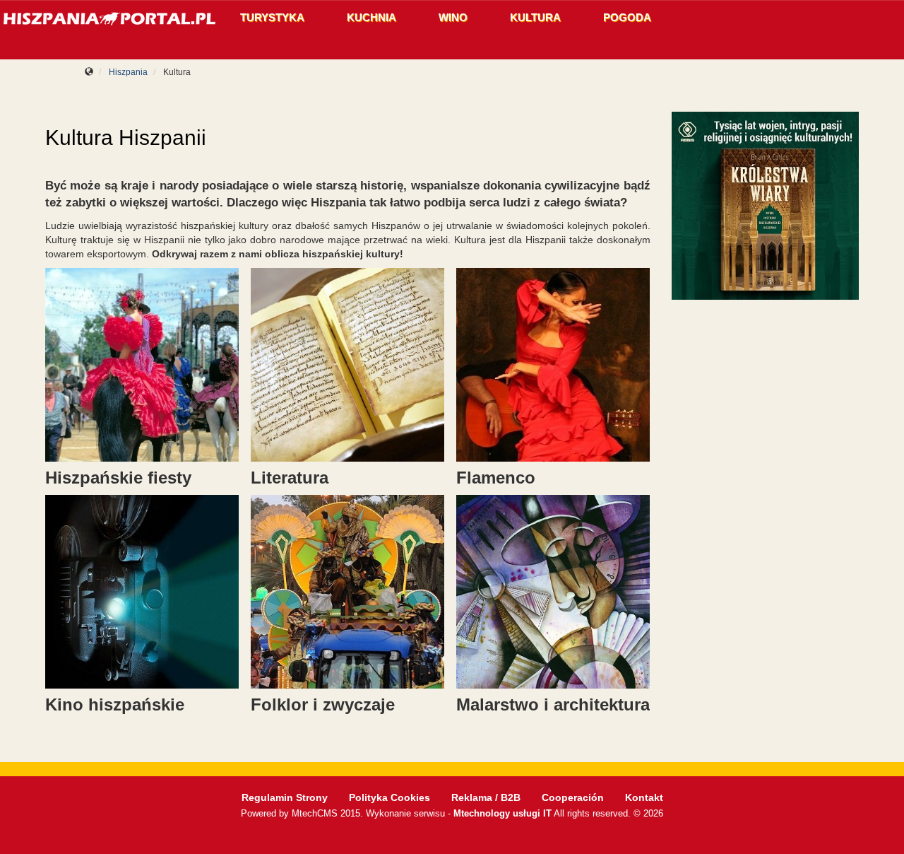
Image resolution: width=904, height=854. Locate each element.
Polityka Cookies (389, 797)
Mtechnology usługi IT (502, 814)
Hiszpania (128, 72)
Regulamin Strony (285, 797)
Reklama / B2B (486, 797)
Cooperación (573, 797)
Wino (453, 17)
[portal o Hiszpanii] (109, 19)
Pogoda (627, 17)
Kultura (535, 17)
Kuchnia (371, 17)
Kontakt (644, 797)
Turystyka (272, 17)
